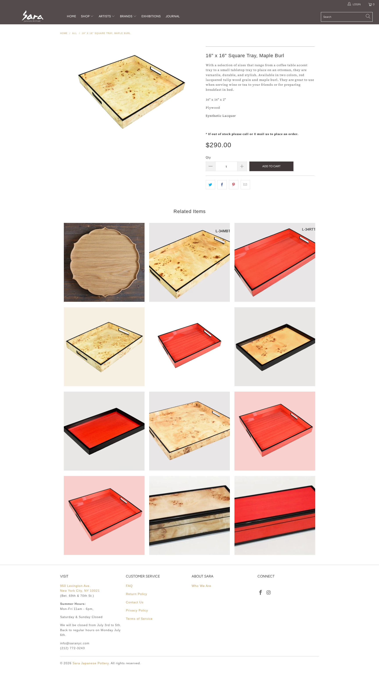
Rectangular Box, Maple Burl (189, 515)
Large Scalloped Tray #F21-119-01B (104, 262)
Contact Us (134, 602)
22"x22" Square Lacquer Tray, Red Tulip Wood (274, 431)
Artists (105, 16)
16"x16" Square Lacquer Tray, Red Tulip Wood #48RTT (104, 515)
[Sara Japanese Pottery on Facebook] (260, 593)
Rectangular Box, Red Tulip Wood (274, 515)
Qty (208, 157)
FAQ (129, 586)
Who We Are (201, 586)
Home (71, 16)
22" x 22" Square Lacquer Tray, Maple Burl (189, 431)
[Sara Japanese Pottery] (32, 16)
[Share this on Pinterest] (233, 184)
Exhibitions (151, 16)
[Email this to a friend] (245, 184)
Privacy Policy (137, 610)
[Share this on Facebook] (222, 184)
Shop (85, 16)
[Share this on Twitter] (210, 184)
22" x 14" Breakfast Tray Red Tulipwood (274, 262)
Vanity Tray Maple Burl (274, 346)
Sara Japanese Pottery (91, 663)
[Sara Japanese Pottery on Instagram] (269, 593)
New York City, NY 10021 (80, 590)
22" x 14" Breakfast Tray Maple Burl (189, 262)
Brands (126, 16)
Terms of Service (139, 618)
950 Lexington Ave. (75, 586)
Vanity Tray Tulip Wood (104, 431)
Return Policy (136, 594)
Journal (173, 16)
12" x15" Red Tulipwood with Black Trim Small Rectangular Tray (189, 346)
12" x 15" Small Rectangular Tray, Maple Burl (104, 346)
